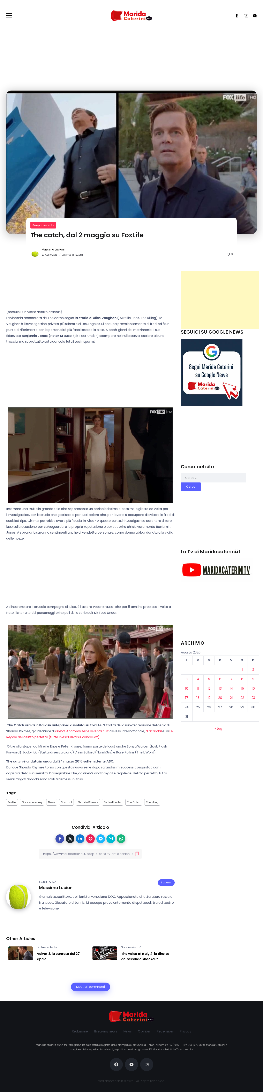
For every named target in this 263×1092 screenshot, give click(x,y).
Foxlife (12, 802)
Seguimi (166, 882)
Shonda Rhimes (88, 802)
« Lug (218, 728)
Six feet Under (112, 802)
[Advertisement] (220, 300)
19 (209, 697)
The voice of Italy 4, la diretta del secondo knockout (145, 956)
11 (198, 688)
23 (253, 697)
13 (220, 688)
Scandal (66, 802)
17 (186, 697)
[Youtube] (253, 16)
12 (209, 688)
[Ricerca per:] (213, 477)
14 (231, 688)
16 (253, 688)
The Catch (133, 802)
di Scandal (154, 731)
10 (186, 688)
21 (231, 697)
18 (198, 697)
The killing (152, 802)
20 (220, 697)
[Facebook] (235, 16)
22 (242, 697)
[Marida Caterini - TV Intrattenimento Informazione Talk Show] (131, 15)
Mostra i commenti (90, 987)
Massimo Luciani (53, 249)
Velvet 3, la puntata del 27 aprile (58, 956)
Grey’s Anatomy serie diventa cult (82, 731)
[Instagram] (244, 16)
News (51, 802)
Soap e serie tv (43, 225)
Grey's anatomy (32, 802)
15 (242, 688)
